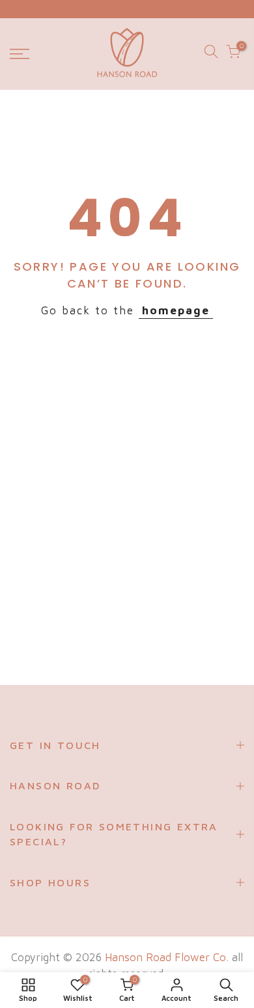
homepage (176, 310)
